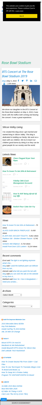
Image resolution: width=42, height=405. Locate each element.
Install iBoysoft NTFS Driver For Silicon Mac (19, 348)
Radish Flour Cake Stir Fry (24, 206)
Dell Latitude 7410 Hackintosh (13, 351)
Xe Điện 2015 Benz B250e (12, 386)
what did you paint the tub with (24, 271)
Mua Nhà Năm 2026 (9, 389)
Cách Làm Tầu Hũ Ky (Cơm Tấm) (15, 394)
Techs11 (6, 338)
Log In (3, 399)
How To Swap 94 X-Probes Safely (15, 372)
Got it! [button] (22, 16)
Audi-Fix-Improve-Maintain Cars (14, 319)
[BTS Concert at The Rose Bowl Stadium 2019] (21, 96)
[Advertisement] (21, 36)
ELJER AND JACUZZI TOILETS (15, 236)
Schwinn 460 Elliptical (11, 244)
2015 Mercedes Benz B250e (13, 324)
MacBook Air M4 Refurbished (13, 345)
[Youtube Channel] (4, 84)
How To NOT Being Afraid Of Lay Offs (25, 194)
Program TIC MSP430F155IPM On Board (18, 375)
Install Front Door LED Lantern (14, 247)
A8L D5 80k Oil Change (11, 332)
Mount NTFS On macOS (11, 343)
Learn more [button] (19, 11)
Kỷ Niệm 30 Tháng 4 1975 (12, 391)
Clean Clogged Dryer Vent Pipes (24, 159)
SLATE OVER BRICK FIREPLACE (16, 230)
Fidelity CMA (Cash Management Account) (22, 182)
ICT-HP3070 (7, 357)
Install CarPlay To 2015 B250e (13, 329)
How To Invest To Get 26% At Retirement (19, 171)
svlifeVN (6, 382)
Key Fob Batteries (9, 326)
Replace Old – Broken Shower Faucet (17, 239)
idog (3, 81)
